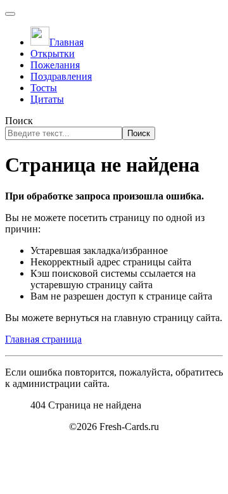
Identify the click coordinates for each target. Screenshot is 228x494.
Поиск (19, 120)
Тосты (43, 87)
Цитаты (47, 99)
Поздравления (61, 76)
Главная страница (43, 339)
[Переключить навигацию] (10, 14)
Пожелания (55, 65)
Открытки (52, 53)
